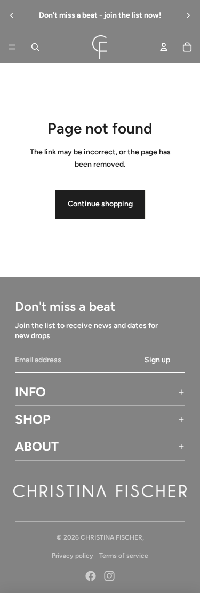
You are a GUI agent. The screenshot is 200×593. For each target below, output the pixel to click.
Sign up (157, 359)
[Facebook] (90, 575)
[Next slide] (188, 15)
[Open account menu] (163, 47)
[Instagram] (109, 575)
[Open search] (35, 47)
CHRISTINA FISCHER (111, 537)
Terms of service (123, 555)
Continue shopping (100, 203)
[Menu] (12, 47)
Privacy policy (72, 555)
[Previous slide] (11, 15)
